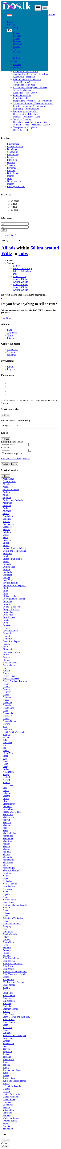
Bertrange (11, 168)
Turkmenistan (9, 1078)
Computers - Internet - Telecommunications (33, 103)
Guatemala (8, 713)
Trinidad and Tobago (12, 1070)
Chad (5, 588)
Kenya (6, 774)
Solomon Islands (10, 1009)
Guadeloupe (8, 708)
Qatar (5, 945)
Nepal (5, 878)
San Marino (8, 979)
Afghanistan (8, 479)
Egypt (5, 646)
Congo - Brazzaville (12, 606)
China (5, 593)
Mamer (10, 176)
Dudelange (12, 149)
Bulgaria (7, 564)
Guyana (6, 724)
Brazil (5, 556)
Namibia (7, 873)
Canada (6, 577)
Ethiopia (7, 660)
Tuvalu (6, 1083)
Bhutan (6, 543)
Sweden (6, 1041)
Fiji (4, 668)
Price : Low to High (22, 268)
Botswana (7, 553)
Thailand (7, 1056)
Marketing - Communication (26, 108)
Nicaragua (7, 889)
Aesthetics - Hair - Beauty (25, 92)
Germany (7, 692)
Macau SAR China (12, 811)
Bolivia (6, 545)
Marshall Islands (10, 833)
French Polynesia (11, 678)
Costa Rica (8, 614)
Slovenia (7, 1006)
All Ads (11, 235)
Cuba (5, 622)
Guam (5, 710)
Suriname (7, 1033)
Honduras (7, 729)
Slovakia (7, 1003)
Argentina (7, 503)
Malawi (6, 819)
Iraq (4, 748)
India (5, 740)
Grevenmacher (14, 181)
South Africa (9, 1014)
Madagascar (8, 817)
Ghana (6, 694)
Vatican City (8, 1110)
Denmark (7, 633)
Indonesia (7, 742)
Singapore (7, 998)
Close (4, 1146)
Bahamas (7, 519)
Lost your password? (11, 458)
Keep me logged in (13, 453)
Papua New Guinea (12, 923)
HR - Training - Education (25, 114)
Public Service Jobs (22, 95)
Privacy (10, 338)
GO (3, 230)
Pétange (11, 157)
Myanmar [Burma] (11, 870)
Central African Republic (14, 585)
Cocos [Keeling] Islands (14, 598)
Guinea (6, 718)
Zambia (6, 1126)
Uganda (6, 1088)
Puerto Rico (8, 942)
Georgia (6, 689)
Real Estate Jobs (20, 98)
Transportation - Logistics (25, 127)
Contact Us (12, 349)
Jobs (23, 253)
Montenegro (8, 859)
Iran (4, 745)
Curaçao (7, 625)
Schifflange (12, 152)
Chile (5, 590)
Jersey (5, 766)
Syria (5, 1046)
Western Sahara (10, 1120)
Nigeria (6, 894)
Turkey (6, 1075)
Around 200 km (20, 282)
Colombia (7, 601)
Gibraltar (7, 697)
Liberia (6, 798)
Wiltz (9, 178)
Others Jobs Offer (21, 130)
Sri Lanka (7, 1027)
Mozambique (9, 867)
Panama (6, 921)
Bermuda (7, 540)
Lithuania (7, 806)
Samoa (6, 977)
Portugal (7, 939)
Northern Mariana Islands (15, 905)
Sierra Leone (9, 995)
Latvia (6, 790)
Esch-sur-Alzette (15, 146)
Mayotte (6, 843)
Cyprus (6, 628)
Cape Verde (8, 580)
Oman (5, 910)
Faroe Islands (9, 665)
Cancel (5, 464)
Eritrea (6, 654)
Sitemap (11, 352)
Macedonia (8, 814)
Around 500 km (20, 290)
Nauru (6, 875)
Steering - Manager (22, 90)
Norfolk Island (9, 899)
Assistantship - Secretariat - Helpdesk (30, 74)
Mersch (10, 184)
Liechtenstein (9, 803)
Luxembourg (13, 144)
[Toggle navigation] (37, 8)
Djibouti (6, 636)
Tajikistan (7, 1051)
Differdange (12, 173)
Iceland (6, 737)
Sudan (6, 1030)
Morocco (7, 865)
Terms (10, 335)
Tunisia (6, 1072)
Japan (5, 764)
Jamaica (6, 761)
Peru (5, 929)
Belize (6, 535)
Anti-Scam (12, 332)
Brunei (6, 561)
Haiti (5, 726)
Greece (6, 700)
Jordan (6, 769)
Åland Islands (9, 481)
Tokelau (6, 1064)
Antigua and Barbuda (13, 500)
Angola (6, 495)
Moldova (7, 851)
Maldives (7, 825)
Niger (5, 891)
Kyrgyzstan (8, 785)
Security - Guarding (22, 119)
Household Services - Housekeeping (30, 122)
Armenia (7, 505)
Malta (5, 830)
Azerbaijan (8, 516)
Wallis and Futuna (11, 1118)
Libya (5, 801)
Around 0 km (19, 276)
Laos (5, 788)
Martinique (8, 835)
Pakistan (7, 913)
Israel (5, 756)
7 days (14, 207)
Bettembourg (13, 154)
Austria (6, 513)
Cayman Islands (10, 582)
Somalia (6, 1011)
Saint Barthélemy (11, 958)
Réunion (7, 947)
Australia (7, 511)
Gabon (6, 684)
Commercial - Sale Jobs (24, 84)
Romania (7, 950)
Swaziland (7, 1038)
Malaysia (7, 822)
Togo (5, 1062)
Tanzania (7, 1054)
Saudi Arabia (9, 985)
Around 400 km (20, 287)
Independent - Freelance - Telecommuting (32, 100)
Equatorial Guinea (11, 652)
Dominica (7, 638)
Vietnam (7, 1115)
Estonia (6, 657)
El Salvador (8, 649)
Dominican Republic (12, 641)
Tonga (6, 1067)
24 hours (15, 201)
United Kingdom (11, 1096)
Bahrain (6, 521)
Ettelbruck (12, 160)
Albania (6, 484)
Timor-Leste (8, 1059)
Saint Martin (8, 969)
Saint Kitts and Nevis (13, 963)
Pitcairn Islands (10, 934)
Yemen (6, 1123)
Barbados (7, 527)
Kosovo (6, 780)
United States (9, 1099)
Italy (5, 758)
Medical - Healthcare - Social (26, 116)
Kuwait (6, 782)
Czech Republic (10, 630)
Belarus (6, 529)
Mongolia (7, 857)
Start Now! (6, 318)
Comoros (7, 604)
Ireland (6, 750)
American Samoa (11, 489)
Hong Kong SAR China (14, 732)
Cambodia (7, 572)
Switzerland (8, 1043)
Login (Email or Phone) (12, 441)
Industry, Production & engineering (29, 106)
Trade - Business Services (25, 82)
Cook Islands (9, 612)
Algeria (6, 487)
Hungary (7, 734)
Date (15, 274)
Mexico (6, 846)
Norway (6, 907)
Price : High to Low (22, 271)
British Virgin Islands (13, 558)
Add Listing (12, 27)
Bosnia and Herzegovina (14, 550)
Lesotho (6, 796)
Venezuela (7, 1112)
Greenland (7, 702)
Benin (5, 537)
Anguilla (7, 497)
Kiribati (6, 777)
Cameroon (7, 574)
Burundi (6, 569)
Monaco (6, 854)
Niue (5, 897)
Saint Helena (9, 961)
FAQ (9, 330)
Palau (5, 915)
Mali (5, 827)
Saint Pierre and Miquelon (15, 971)
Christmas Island (10, 596)
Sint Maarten (9, 1001)
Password (5, 447)
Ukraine (6, 1091)
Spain (5, 1025)
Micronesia (8, 849)
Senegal (6, 987)
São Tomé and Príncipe (13, 982)
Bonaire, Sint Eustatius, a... (15, 548)
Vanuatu (6, 1107)
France (6, 673)
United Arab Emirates (13, 1094)
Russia (6, 953)
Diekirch (11, 162)
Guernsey (7, 716)
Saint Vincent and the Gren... (16, 974)
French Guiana (10, 676)
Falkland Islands (10, 662)
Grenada (7, 705)
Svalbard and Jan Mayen (14, 1035)
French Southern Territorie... (16, 681)
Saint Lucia (8, 966)
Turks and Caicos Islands (14, 1080)
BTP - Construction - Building (27, 79)
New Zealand (9, 886)
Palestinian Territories (13, 918)
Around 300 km (20, 284)
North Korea (9, 902)
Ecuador (7, 644)
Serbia (6, 990)
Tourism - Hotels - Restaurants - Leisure (31, 124)
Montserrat (8, 862)
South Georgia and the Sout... (16, 1017)
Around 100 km (20, 279)
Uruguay (7, 1102)
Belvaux (11, 170)
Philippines (8, 931)
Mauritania (8, 838)
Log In (10, 22)
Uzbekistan (8, 1104)
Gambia (6, 686)
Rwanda (7, 955)
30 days (14, 209)
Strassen (11, 165)
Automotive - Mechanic (24, 76)
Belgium (7, 532)
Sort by (16, 266)
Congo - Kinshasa (11, 609)
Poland (6, 937)
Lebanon (7, 793)
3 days (14, 204)
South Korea (9, 1019)
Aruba (5, 508)
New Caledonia (10, 883)
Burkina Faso (9, 566)
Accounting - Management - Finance (30, 87)
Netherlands (8, 881)
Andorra (6, 492)
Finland (6, 670)
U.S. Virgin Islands (12, 1086)
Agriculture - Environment (25, 71)
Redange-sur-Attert (16, 186)
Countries (11, 355)
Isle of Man (8, 753)
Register (11, 24)
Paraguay (7, 926)
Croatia (6, 620)
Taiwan (6, 1049)
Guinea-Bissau (9, 721)
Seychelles (8, 993)
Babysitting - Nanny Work (25, 111)
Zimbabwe (8, 1128)
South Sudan (9, 1022)
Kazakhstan (8, 772)
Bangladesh (8, 524)
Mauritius (7, 841)
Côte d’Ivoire (9, 617)
